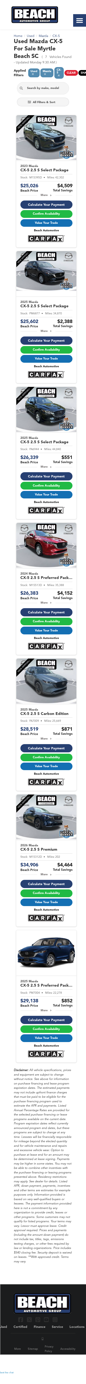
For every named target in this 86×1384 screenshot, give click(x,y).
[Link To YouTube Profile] (47, 1319)
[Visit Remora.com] (62, 1361)
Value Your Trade (46, 223)
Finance (39, 1327)
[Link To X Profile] (29, 1319)
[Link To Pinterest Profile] (38, 1319)
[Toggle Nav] (79, 20)
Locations (76, 1327)
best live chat (7, 1372)
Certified (20, 1327)
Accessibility (67, 1349)
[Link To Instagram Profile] (55, 1319)
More (44, 195)
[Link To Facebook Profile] (21, 1319)
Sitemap (33, 1349)
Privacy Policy (49, 1349)
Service (57, 1327)
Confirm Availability (46, 213)
